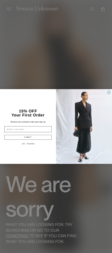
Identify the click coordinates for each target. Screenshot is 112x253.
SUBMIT (28, 137)
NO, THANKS (28, 144)
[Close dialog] (109, 92)
